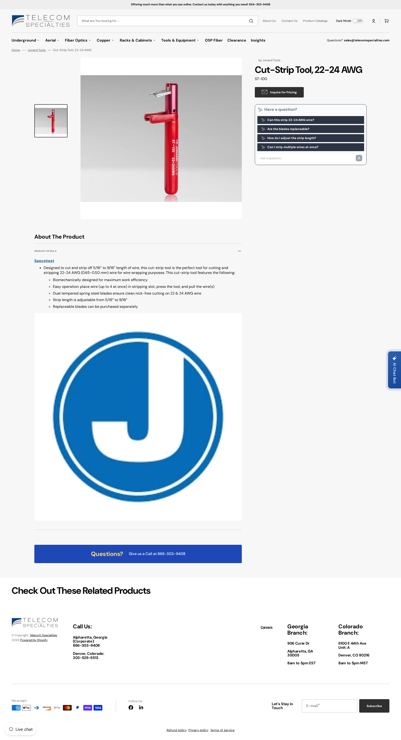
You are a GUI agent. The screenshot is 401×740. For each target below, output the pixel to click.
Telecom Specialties (43, 635)
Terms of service (222, 730)
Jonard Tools (37, 50)
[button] (374, 21)
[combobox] (167, 21)
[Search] (252, 21)
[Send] (359, 158)
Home (16, 50)
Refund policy (177, 730)
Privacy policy (198, 730)
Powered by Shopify (34, 640)
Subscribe (374, 706)
